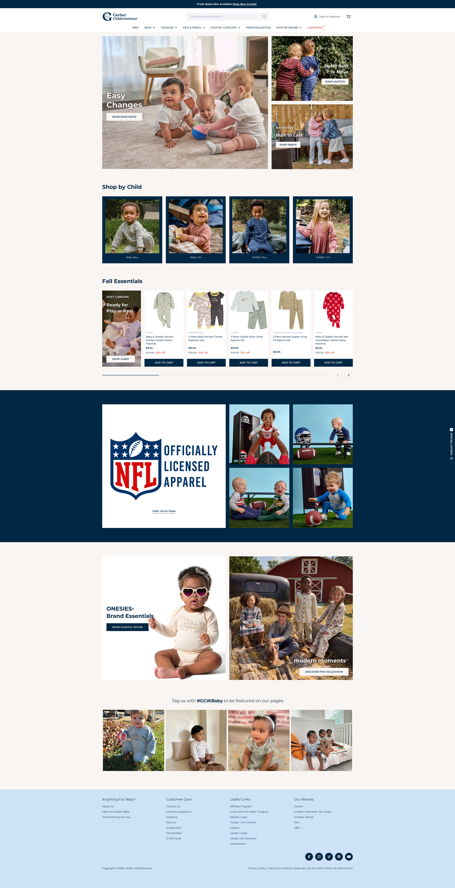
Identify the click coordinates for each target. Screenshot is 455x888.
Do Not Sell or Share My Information (330, 868)
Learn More (133, 740)
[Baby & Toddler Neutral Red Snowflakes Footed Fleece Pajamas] (333, 310)
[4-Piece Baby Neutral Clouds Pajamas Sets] (206, 310)
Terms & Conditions (280, 868)
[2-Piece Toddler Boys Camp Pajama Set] (248, 310)
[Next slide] (348, 375)
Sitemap (300, 868)
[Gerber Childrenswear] (259, 434)
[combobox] (227, 16)
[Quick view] (179, 298)
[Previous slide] (338, 375)
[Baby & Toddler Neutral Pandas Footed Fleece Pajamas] (163, 310)
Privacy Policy (257, 868)
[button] (451, 444)
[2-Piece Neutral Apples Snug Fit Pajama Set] (291, 310)
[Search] (264, 16)
